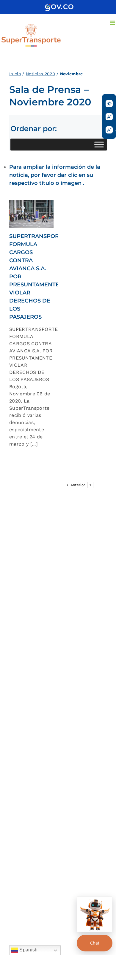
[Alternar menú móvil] (113, 23)
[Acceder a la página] (59, 6)
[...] (33, 444)
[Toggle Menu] (99, 144)
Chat (94, 943)
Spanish (27, 949)
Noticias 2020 (40, 73)
